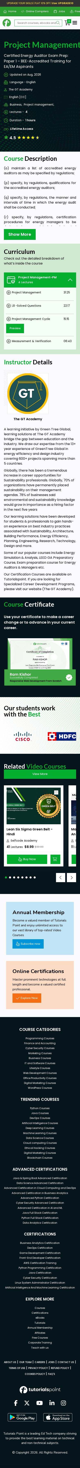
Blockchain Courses (40, 1157)
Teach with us (40, 1347)
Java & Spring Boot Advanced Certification (40, 1178)
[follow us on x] (27, 1403)
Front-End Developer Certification (40, 1258)
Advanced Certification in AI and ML (40, 1208)
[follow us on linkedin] (52, 1403)
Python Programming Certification (40, 1268)
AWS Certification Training (40, 1263)
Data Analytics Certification (40, 1222)
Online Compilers (36, 11)
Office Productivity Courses (40, 1078)
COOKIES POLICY (35, 1374)
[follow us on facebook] (16, 1403)
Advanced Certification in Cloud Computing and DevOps (40, 1188)
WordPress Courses (40, 1088)
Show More (19, 234)
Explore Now (29, 998)
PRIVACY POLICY (38, 1368)
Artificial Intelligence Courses (40, 1123)
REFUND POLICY (60, 1368)
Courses (40, 1308)
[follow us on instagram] (63, 1403)
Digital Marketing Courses (40, 1083)
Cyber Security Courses (40, 1048)
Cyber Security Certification (40, 1278)
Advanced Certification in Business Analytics (40, 1193)
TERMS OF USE (17, 1368)
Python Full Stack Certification (40, 1218)
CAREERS (40, 1362)
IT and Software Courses (40, 1063)
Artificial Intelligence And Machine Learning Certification (40, 1287)
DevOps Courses (40, 1118)
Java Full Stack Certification (39, 1213)
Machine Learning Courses (40, 1133)
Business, (16, 105)
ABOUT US (10, 1362)
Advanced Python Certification (40, 1198)
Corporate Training (40, 1342)
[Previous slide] (60, 877)
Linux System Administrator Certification (40, 1282)
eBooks (40, 1317)
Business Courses (40, 1058)
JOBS (51, 1362)
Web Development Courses (40, 1073)
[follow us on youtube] (39, 1403)
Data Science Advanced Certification (40, 1183)
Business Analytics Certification (40, 1243)
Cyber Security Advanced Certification (40, 1203)
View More (40, 774)
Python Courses (40, 1108)
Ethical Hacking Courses (40, 1148)
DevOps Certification (40, 1248)
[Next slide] (71, 877)
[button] (6, 877)
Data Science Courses (40, 1138)
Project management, (39, 105)
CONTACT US (66, 1362)
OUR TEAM (25, 1362)
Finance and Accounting (40, 1043)
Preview (15, 328)
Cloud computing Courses (40, 1143)
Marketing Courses (40, 1053)
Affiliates (40, 1333)
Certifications (40, 1313)
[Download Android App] (22, 1417)
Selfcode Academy (24, 841)
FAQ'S (51, 1374)
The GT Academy (21, 89)
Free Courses (40, 1337)
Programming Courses (40, 1038)
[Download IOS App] (57, 1417)
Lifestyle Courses (40, 1068)
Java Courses (40, 1113)
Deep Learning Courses (40, 1128)
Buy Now (29, 859)
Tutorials (39, 1323)
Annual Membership (40, 1327)
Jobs (60, 11)
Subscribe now (30, 944)
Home (10, 11)
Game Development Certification (40, 1253)
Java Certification (40, 1272)
